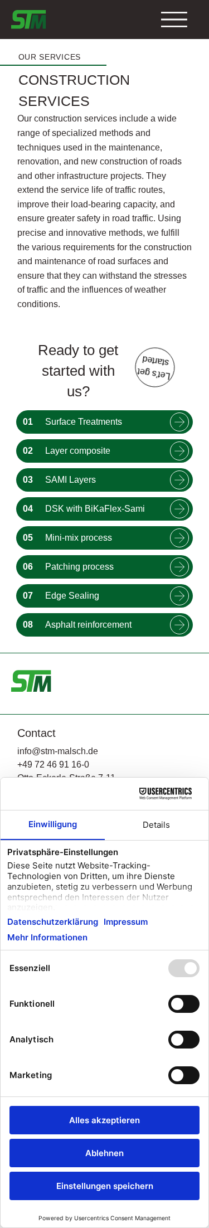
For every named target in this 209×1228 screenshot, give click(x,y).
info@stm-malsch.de (57, 751)
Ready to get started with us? (78, 371)
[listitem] (104, 422)
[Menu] (174, 19)
